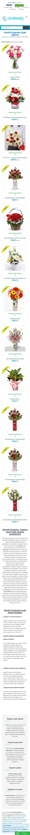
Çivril (8, 821)
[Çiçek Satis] (13, 19)
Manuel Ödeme (19, 5)
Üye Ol (18, 7)
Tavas (15, 823)
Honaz (16, 821)
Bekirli (22, 817)
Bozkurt (10, 819)
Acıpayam (5, 817)
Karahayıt (23, 821)
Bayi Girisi (13, 9)
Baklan (19, 817)
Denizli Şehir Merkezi (21, 816)
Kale (19, 821)
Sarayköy (19, 823)
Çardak (4, 821)
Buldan (14, 819)
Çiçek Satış (4, 37)
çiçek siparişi (15, 2)
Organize (5, 823)
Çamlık (25, 819)
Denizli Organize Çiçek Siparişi (15, 33)
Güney (12, 821)
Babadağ (14, 817)
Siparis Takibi (9, 7)
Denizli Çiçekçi (12, 37)
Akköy (10, 817)
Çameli (21, 819)
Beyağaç (4, 819)
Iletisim (21, 9)
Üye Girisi (26, 7)
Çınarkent (10, 823)
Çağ (18, 819)
